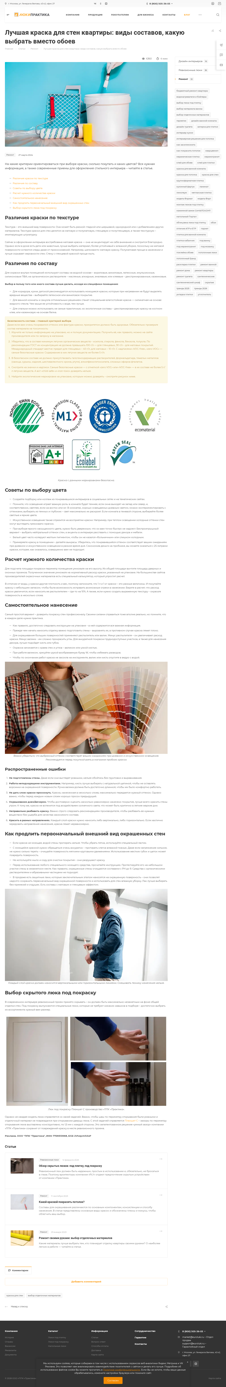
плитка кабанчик (185, 240)
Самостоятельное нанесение (30, 198)
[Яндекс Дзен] (106, 3)
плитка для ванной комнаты (191, 234)
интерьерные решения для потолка (195, 138)
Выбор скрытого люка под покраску (35, 207)
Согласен (113, 1380)
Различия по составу (25, 183)
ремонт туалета (184, 276)
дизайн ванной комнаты (204, 120)
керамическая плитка (188, 156)
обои (213, 222)
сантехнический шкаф (188, 282)
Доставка (96, 1350)
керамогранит (212, 156)
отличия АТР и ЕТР (186, 228)
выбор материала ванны (189, 108)
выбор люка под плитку (188, 103)
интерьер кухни (184, 132)
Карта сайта (97, 1354)
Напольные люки (57, 1346)
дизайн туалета (184, 126)
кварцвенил (211, 150)
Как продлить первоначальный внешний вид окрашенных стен (51, 202)
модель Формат (184, 198)
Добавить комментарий (86, 1281)
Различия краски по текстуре (30, 178)
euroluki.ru (198, 1343)
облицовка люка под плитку (191, 222)
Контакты (141, 1343)
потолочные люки (207, 252)
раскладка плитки (186, 264)
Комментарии (20, 1270)
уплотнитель (204, 294)
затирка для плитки (207, 126)
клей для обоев (184, 162)
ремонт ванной (208, 264)
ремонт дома (183, 270)
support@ (187, 1343)
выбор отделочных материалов (44, 1295)
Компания (11, 1331)
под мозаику (207, 246)
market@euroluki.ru (193, 1337)
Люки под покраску (58, 1341)
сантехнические (205, 276)
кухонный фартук (185, 186)
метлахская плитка (202, 192)
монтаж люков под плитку (190, 204)
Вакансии (10, 1346)
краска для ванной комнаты (191, 168)
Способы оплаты (100, 1346)
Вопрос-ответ (98, 1341)
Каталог (53, 1331)
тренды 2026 (200, 288)
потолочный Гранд (186, 258)
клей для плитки (206, 162)
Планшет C (131, 1120)
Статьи (94, 1337)
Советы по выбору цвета (27, 188)
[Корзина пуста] (219, 3)
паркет (204, 228)
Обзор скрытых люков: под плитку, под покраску (70, 1165)
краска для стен (14, 1295)
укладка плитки (184, 294)
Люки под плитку (57, 1337)
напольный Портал (186, 216)
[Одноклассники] (100, 3)
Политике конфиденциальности (121, 1369)
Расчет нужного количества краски (34, 193)
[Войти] (212, 3)
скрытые (209, 282)
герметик (181, 120)
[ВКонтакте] (95, 3)
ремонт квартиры (204, 270)
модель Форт (204, 198)
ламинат (204, 186)
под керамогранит (186, 246)
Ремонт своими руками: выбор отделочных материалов (75, 1238)
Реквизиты (10, 1350)
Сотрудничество (145, 1331)
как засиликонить (185, 144)
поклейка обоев (184, 252)
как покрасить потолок (188, 150)
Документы (11, 1354)
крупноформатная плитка (190, 180)
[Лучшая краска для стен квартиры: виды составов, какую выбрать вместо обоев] (86, 104)
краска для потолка (186, 174)
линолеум (181, 192)
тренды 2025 (182, 288)
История (9, 1337)
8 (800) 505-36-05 (159, 3)
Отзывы (9, 1341)
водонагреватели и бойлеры (191, 97)
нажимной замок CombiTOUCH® (193, 210)
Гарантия (140, 1337)
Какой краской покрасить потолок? (62, 1201)
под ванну (205, 240)
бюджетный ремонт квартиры (192, 91)
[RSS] (213, 30)
